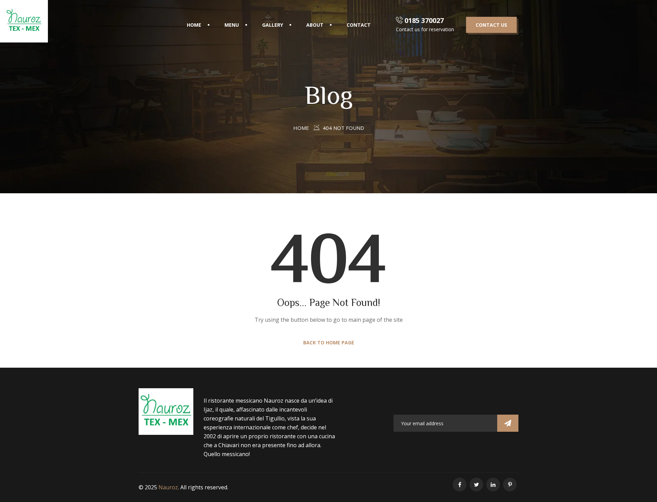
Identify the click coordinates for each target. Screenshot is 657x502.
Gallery (272, 25)
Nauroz (168, 487)
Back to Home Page (328, 342)
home (194, 25)
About (314, 25)
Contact (359, 25)
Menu (231, 25)
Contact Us (491, 25)
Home (301, 127)
